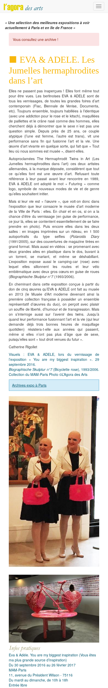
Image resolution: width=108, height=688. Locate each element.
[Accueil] (23, 6)
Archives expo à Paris (29, 385)
